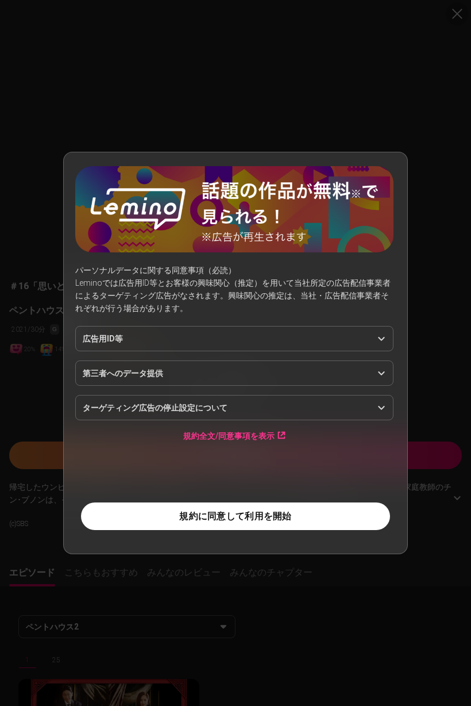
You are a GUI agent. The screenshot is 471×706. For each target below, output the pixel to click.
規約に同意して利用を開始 (235, 516)
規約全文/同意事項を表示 (229, 435)
